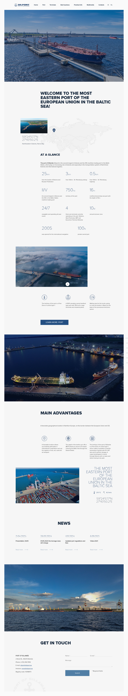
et (108, 5)
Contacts (101, 5)
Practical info (78, 5)
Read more (19, 550)
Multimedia (90, 5)
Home (36, 5)
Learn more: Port (54, 322)
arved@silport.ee (27, 668)
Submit (77, 673)
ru (111, 5)
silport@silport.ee (26, 665)
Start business (65, 5)
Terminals (53, 5)
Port (43, 5)
